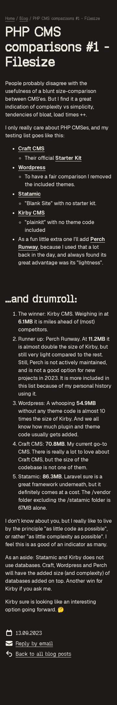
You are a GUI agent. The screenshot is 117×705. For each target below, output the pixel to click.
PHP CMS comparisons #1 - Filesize (66, 18)
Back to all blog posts (43, 654)
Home (10, 18)
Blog (24, 18)
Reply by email (34, 643)
